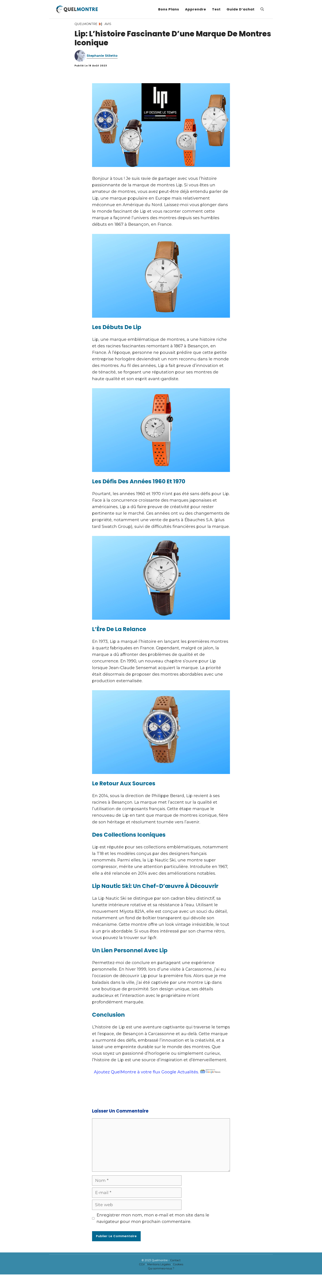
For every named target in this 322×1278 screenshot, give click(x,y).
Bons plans (168, 9)
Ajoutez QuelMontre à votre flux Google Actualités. (146, 1071)
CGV (142, 1264)
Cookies (178, 1264)
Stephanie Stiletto (102, 55)
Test (216, 9)
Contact (175, 1260)
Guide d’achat (241, 9)
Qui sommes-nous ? (161, 1268)
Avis (108, 24)
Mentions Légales (159, 1264)
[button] (262, 9)
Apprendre (195, 9)
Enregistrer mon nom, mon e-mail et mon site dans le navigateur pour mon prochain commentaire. (153, 1218)
